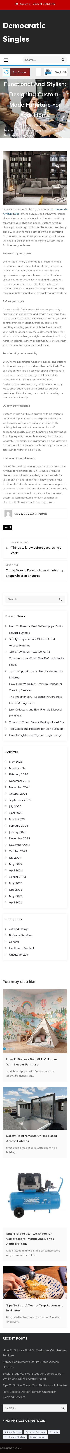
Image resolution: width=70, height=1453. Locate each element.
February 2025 (18, 825)
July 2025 (15, 806)
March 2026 (17, 768)
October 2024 (18, 851)
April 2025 (16, 813)
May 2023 (16, 883)
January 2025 (18, 832)
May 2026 (16, 761)
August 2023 (17, 877)
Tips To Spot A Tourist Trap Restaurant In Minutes (35, 1385)
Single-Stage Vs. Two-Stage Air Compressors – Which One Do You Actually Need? (36, 658)
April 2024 (16, 870)
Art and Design (19, 929)
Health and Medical (21, 948)
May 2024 (16, 864)
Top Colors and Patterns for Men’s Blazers (36, 728)
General (7, 527)
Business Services (20, 935)
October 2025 (18, 793)
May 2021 (16, 896)
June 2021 (15, 889)
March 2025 (17, 819)
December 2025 (19, 781)
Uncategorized (18, 954)
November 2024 (19, 845)
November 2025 (19, 787)
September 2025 (20, 800)
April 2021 (16, 902)
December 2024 (19, 838)
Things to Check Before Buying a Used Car (36, 722)
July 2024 (15, 857)
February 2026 (18, 774)
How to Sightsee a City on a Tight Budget (36, 735)
